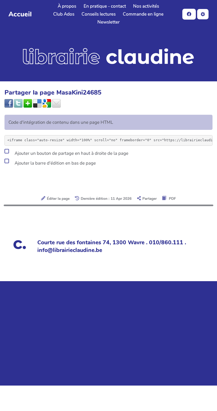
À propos (67, 6)
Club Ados (63, 14)
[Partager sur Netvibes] (28, 103)
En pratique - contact (105, 6)
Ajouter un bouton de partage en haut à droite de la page (70, 153)
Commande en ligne (143, 14)
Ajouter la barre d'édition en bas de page (54, 163)
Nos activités (146, 6)
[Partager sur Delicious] (37, 103)
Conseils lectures (99, 14)
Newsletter (108, 22)
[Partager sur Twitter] (18, 103)
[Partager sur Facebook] (8, 103)
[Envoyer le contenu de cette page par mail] (56, 103)
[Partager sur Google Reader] (47, 103)
